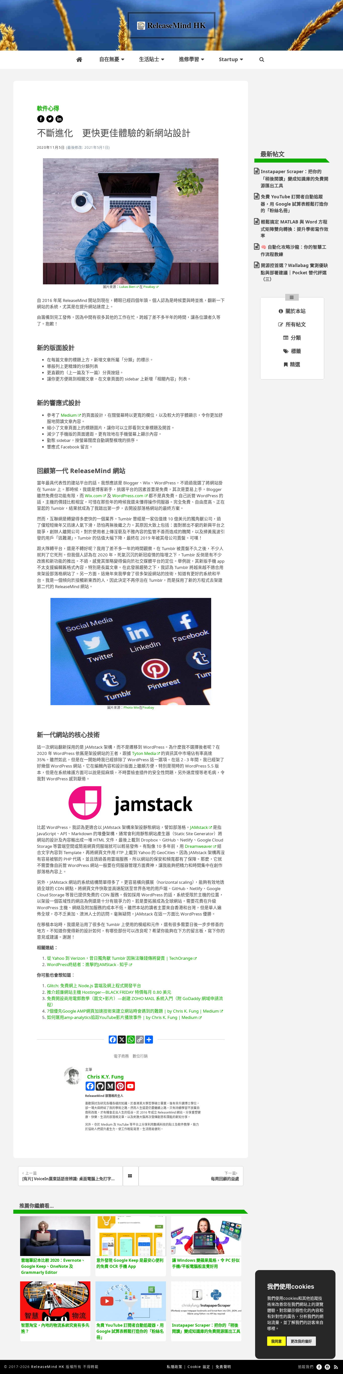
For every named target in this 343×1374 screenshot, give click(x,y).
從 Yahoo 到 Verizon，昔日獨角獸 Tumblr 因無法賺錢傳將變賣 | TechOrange (120, 958)
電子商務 (121, 1055)
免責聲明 (223, 1366)
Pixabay (149, 286)
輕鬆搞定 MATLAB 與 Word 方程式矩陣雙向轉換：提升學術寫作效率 (294, 229)
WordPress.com (127, 496)
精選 (294, 364)
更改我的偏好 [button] (301, 1341)
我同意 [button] (276, 1341)
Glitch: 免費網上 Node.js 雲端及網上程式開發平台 (94, 985)
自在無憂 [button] (109, 59)
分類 (295, 337)
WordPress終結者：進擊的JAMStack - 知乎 (87, 964)
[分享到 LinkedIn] (59, 121)
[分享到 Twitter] (50, 121)
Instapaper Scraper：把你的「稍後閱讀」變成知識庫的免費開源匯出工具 (294, 178)
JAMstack (199, 827)
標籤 (295, 351)
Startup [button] (228, 59)
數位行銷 (140, 1055)
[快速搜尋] (262, 59)
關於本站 (295, 311)
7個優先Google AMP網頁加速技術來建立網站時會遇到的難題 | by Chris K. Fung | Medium (133, 1011)
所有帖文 (295, 324)
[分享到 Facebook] (41, 121)
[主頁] (80, 59)
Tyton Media (144, 753)
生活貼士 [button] (149, 59)
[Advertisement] (292, 108)
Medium (69, 415)
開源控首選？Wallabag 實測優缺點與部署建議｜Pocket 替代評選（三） (294, 272)
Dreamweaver (198, 846)
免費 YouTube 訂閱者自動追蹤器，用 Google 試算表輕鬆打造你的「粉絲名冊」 (294, 203)
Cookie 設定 (199, 1366)
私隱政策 (174, 1366)
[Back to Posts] (130, 1176)
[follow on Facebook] (320, 1366)
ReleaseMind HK (47, 1366)
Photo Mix (131, 707)
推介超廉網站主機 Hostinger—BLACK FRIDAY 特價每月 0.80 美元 (109, 992)
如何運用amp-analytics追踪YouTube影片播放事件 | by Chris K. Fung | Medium (122, 1017)
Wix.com (93, 496)
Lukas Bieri (127, 286)
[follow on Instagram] (328, 1366)
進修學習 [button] (189, 59)
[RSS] (336, 1366)
